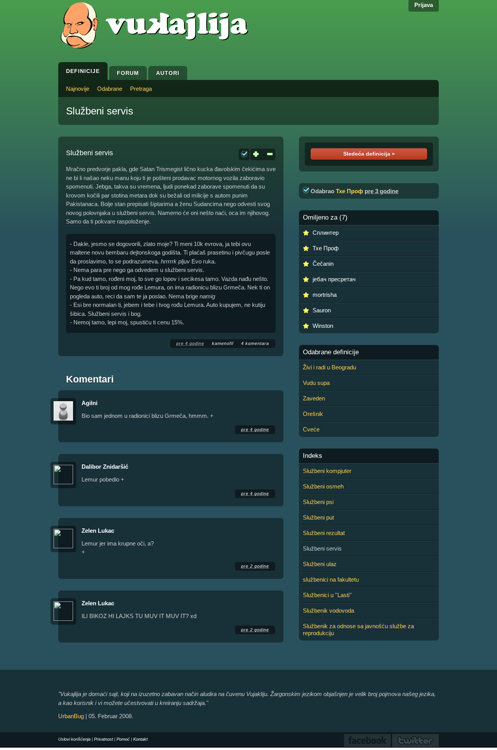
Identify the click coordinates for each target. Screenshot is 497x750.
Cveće (311, 429)
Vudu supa (316, 382)
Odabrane (109, 88)
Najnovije (77, 88)
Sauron (322, 310)
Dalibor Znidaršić (105, 466)
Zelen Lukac (98, 530)
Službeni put (318, 517)
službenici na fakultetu (331, 579)
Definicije (83, 71)
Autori (167, 73)
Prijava (423, 5)
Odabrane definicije (331, 352)
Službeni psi (318, 502)
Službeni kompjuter (327, 471)
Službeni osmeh (323, 486)
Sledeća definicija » (369, 154)
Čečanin (323, 263)
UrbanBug (71, 716)
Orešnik (313, 414)
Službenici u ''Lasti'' (327, 595)
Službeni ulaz (320, 564)
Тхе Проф (349, 191)
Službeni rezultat (324, 533)
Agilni (89, 403)
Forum (128, 73)
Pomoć (123, 739)
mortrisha (325, 294)
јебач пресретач (334, 279)
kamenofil (222, 343)
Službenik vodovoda (328, 610)
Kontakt (140, 739)
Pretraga (141, 88)
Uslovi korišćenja (74, 739)
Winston (323, 325)
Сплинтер (326, 232)
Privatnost (103, 739)
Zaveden (314, 398)
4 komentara (255, 343)
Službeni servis (99, 111)
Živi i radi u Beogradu (329, 367)
